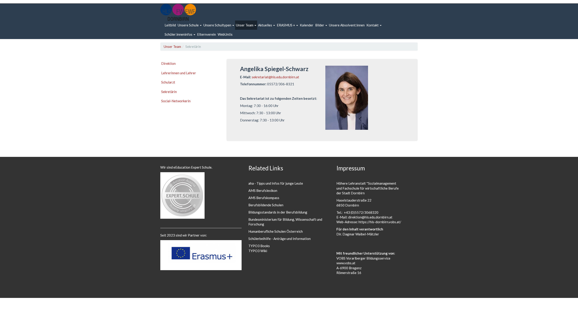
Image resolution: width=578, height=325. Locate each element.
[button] (190, 25)
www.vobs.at (345, 263)
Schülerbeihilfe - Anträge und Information (279, 239)
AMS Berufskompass (263, 198)
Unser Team (172, 46)
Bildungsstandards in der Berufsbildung (277, 212)
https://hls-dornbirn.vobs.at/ (380, 222)
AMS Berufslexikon (262, 190)
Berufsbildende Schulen (265, 205)
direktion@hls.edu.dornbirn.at (370, 217)
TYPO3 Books (259, 246)
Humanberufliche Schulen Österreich (275, 231)
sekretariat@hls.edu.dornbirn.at (275, 77)
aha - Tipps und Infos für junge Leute (275, 183)
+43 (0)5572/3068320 (361, 212)
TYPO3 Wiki (257, 251)
